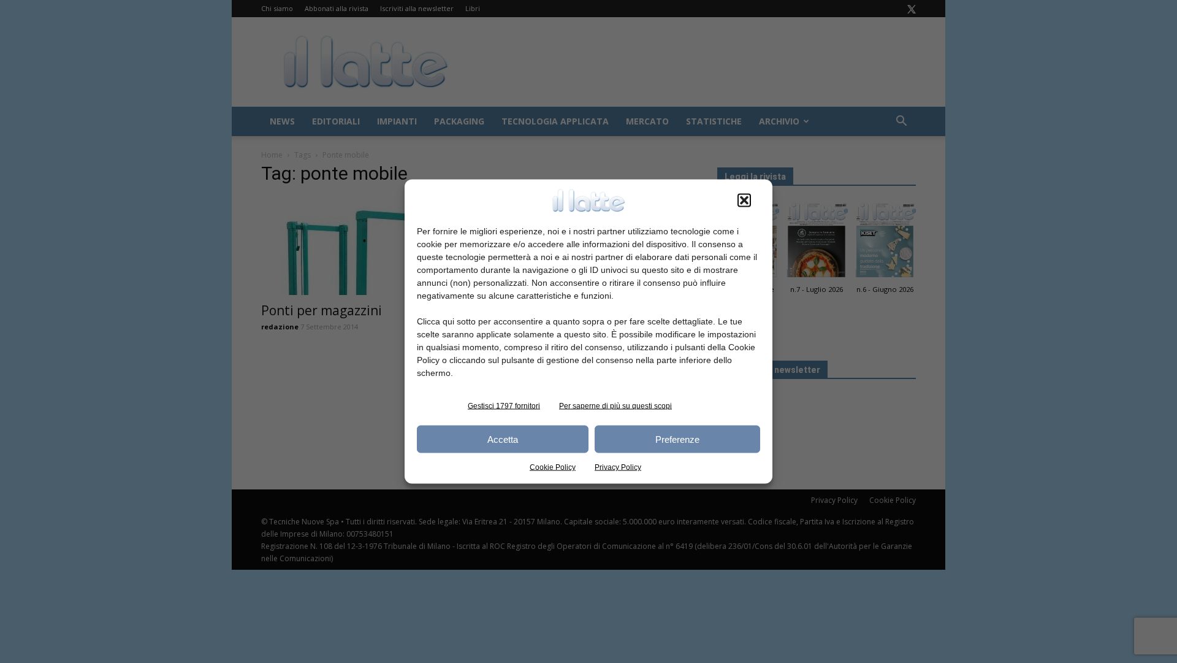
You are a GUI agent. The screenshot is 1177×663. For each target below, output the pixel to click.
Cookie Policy (553, 467)
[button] (744, 200)
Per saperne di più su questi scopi (615, 406)
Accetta (502, 439)
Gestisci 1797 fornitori (504, 406)
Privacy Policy (618, 467)
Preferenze (677, 439)
